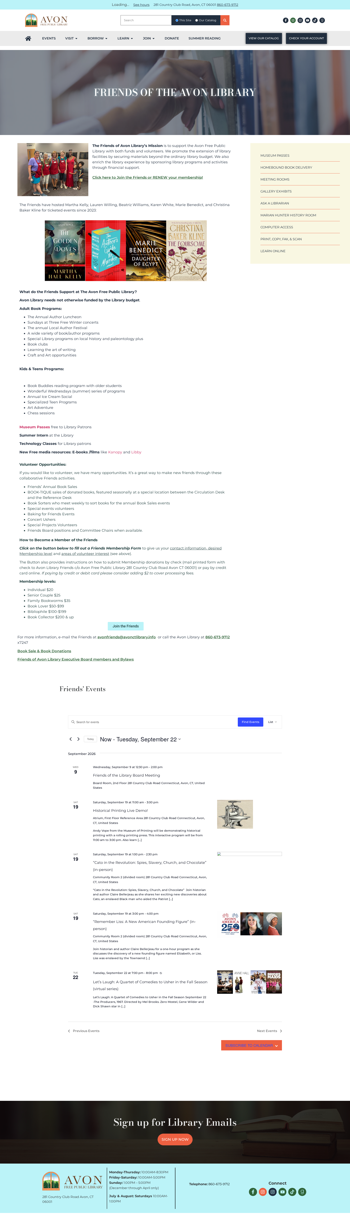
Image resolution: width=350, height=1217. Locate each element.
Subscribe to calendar (249, 1045)
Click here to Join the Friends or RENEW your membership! (147, 177)
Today (90, 739)
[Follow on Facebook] (285, 20)
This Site (185, 20)
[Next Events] (78, 739)
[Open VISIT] (76, 38)
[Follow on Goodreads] (322, 20)
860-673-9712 (227, 5)
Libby (136, 452)
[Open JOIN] (153, 38)
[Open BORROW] (106, 38)
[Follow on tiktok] (315, 20)
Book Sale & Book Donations (44, 651)
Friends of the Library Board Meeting (126, 775)
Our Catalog (207, 20)
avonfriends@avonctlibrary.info (126, 637)
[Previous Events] (70, 739)
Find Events (250, 722)
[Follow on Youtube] (307, 20)
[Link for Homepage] (28, 38)
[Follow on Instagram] (293, 20)
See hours (141, 5)
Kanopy (115, 452)
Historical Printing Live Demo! (120, 810)
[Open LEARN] (131, 38)
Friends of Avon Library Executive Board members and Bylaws (75, 659)
